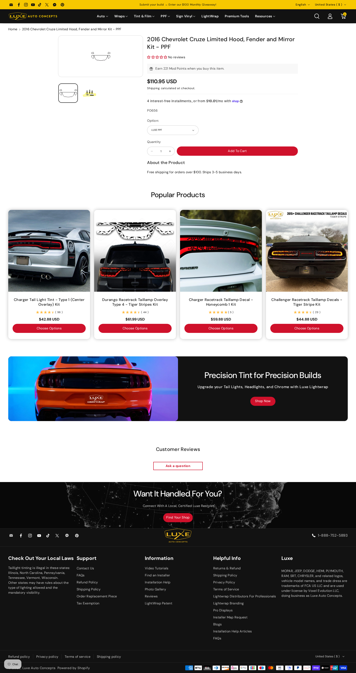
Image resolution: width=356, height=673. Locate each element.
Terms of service (77, 656)
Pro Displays (223, 610)
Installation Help (157, 582)
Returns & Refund (227, 568)
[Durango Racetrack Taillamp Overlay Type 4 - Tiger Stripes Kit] (135, 251)
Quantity (154, 142)
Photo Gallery (155, 589)
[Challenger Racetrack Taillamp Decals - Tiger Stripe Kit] (307, 251)
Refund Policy (87, 582)
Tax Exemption (88, 603)
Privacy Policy (224, 582)
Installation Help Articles (232, 631)
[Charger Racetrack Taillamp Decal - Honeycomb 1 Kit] (221, 251)
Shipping (153, 88)
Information (159, 558)
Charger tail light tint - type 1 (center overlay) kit (49, 302)
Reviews (151, 596)
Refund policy (19, 656)
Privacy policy (47, 656)
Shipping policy (109, 656)
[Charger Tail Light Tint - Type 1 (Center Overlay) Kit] (49, 251)
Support (86, 558)
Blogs (217, 624)
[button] (102, 16)
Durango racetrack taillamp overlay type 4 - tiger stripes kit (135, 302)
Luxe (287, 558)
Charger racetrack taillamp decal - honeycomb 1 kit (221, 302)
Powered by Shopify (73, 668)
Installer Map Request (230, 617)
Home (12, 29)
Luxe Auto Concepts (39, 668)
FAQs (81, 575)
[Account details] (330, 16)
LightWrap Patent (158, 603)
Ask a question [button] (178, 466)
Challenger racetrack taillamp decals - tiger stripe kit (306, 302)
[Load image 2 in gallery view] (90, 93)
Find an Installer (157, 575)
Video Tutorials (157, 568)
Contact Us (85, 568)
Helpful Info (227, 558)
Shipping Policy (89, 589)
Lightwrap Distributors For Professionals (244, 596)
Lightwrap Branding (228, 603)
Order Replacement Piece (97, 596)
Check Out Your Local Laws (41, 558)
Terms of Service (226, 589)
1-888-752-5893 (333, 535)
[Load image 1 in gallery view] (68, 93)
